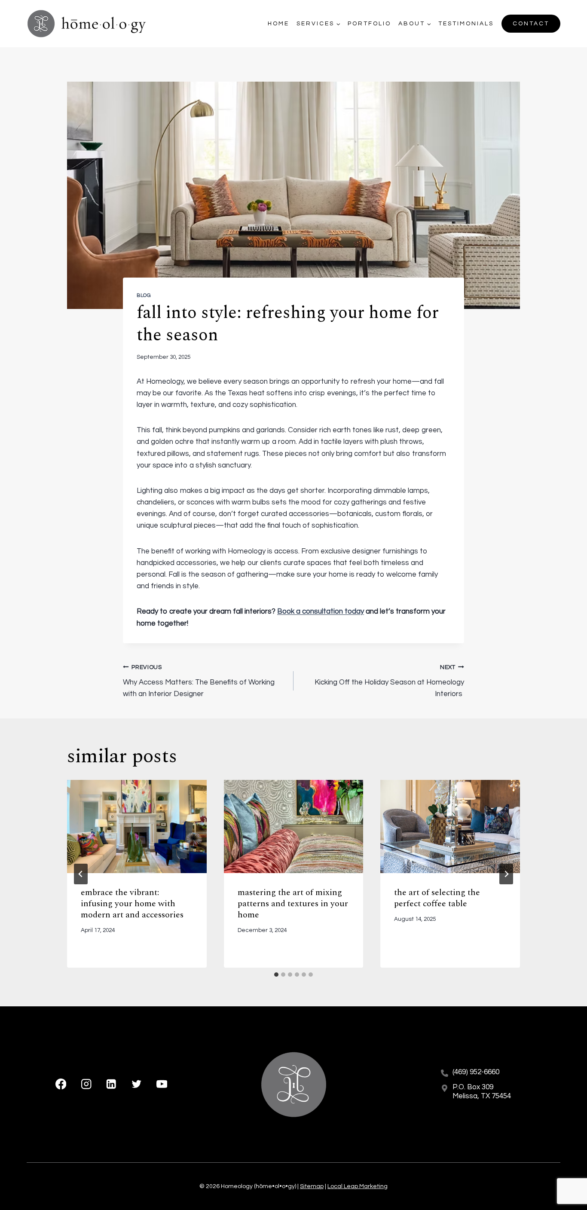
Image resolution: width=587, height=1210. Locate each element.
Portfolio (369, 24)
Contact (531, 24)
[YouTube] (162, 1084)
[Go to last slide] (81, 874)
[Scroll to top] (565, 1175)
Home (278, 24)
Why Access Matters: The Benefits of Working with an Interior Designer (199, 681)
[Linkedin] (111, 1084)
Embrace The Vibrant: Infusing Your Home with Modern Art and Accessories (132, 903)
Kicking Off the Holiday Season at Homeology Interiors (389, 681)
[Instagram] (86, 1084)
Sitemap (312, 1186)
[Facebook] (61, 1084)
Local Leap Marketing (357, 1186)
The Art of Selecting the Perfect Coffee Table (437, 898)
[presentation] (137, 826)
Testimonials (466, 24)
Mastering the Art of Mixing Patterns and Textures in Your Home (293, 903)
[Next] (506, 874)
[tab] (276, 974)
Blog (144, 295)
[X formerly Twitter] (136, 1084)
